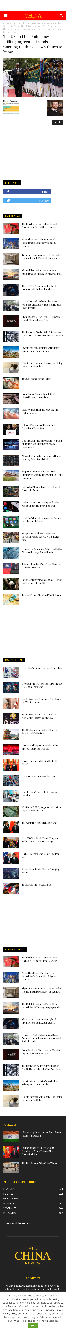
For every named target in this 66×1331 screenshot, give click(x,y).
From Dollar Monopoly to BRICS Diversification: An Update (38, 396)
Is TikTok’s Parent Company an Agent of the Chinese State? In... (42, 519)
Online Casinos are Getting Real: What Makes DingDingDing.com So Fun (40, 504)
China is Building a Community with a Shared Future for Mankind (40, 747)
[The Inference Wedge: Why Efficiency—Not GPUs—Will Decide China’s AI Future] (11, 336)
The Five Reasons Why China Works (39, 1163)
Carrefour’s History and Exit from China (42, 668)
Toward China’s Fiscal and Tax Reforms (41, 595)
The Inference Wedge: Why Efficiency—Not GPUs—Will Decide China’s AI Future (42, 334)
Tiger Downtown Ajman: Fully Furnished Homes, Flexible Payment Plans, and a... (42, 256)
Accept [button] (33, 1325)
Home (6, 23)
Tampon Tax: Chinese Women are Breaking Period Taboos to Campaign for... (40, 536)
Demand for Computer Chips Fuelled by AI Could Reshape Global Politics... (42, 550)
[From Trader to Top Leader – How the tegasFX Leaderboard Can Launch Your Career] (11, 321)
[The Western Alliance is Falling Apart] (11, 827)
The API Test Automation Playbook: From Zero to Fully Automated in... (39, 287)
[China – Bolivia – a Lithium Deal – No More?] (11, 765)
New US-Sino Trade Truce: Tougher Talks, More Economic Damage (40, 840)
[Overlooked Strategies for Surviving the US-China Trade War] (11, 687)
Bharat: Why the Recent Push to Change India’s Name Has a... (41, 1134)
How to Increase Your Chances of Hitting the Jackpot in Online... (42, 365)
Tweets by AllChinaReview (16, 1223)
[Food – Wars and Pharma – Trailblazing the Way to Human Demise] (11, 703)
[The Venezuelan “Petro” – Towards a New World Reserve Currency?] (11, 718)
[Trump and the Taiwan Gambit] (11, 888)
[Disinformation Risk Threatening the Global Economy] (11, 413)
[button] (5, 15)
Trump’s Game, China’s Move (36, 378)
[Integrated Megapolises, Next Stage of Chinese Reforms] (11, 491)
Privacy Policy (9, 1313)
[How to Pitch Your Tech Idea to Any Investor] (11, 796)
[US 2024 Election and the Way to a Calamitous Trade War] (11, 429)
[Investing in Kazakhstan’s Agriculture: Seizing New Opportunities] (11, 352)
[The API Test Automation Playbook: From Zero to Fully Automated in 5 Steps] (11, 290)
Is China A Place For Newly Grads (38, 776)
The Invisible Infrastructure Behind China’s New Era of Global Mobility (39, 226)
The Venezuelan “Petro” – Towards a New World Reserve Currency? (40, 716)
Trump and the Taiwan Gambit (37, 884)
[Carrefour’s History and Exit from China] (11, 672)
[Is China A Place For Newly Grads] (11, 780)
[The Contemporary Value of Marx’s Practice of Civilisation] (11, 734)
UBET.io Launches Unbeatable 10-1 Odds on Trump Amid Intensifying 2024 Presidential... (42, 444)
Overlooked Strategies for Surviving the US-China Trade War (42, 685)
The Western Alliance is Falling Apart (40, 822)
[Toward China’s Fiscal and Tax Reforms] (11, 599)
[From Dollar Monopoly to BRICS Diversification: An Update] (11, 398)
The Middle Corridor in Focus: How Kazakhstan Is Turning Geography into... (42, 272)
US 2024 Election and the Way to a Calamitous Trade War (38, 427)
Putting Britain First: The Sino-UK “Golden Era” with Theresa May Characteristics (38, 1151)
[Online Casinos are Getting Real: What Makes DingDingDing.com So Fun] (11, 506)
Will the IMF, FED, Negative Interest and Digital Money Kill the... (42, 809)
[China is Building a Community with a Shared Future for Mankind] (11, 749)
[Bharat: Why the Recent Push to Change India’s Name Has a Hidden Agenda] (11, 1136)
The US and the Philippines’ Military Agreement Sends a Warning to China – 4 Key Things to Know (32, 25)
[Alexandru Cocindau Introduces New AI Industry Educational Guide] (11, 460)
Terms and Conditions (35, 1313)
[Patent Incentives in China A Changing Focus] (11, 873)
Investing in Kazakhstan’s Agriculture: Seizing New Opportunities (41, 349)
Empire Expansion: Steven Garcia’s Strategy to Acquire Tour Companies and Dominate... (42, 475)
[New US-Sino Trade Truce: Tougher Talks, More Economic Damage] (11, 842)
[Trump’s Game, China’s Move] (11, 383)
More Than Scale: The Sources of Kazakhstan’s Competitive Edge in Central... (39, 243)
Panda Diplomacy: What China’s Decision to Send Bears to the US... (42, 581)
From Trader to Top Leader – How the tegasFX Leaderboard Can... (41, 318)
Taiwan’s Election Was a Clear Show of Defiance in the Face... (41, 566)
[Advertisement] (33, 6)
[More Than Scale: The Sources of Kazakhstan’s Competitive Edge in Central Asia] (11, 243)
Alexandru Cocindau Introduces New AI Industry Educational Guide (42, 458)
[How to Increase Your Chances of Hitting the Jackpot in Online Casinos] (11, 367)
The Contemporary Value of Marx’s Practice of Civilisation (39, 732)
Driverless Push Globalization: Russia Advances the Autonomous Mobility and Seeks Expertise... (41, 304)
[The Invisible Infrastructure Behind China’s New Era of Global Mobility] (11, 228)
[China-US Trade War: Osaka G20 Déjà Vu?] (11, 858)
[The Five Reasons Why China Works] (11, 1167)
